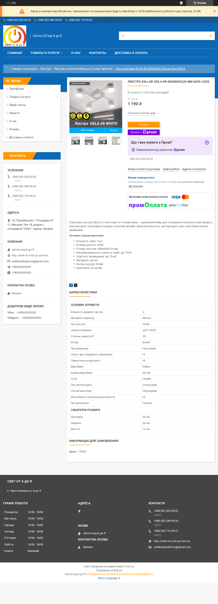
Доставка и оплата (131, 53)
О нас (76, 53)
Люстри (45, 69)
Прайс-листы (17, 105)
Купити (143, 124)
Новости (14, 113)
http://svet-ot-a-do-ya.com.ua (30, 255)
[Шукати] (210, 36)
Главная (14, 53)
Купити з (136, 132)
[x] (75, 286)
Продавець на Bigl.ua (109, 570)
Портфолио (16, 88)
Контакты (97, 53)
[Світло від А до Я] (14, 35)
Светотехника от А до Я (25, 490)
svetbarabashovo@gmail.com (30, 261)
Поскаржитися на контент (103, 574)
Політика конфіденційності (137, 574)
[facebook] (71, 286)
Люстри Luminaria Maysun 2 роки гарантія (83, 69)
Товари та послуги (24, 69)
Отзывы (14, 129)
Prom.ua (129, 566)
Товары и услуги (44, 53)
